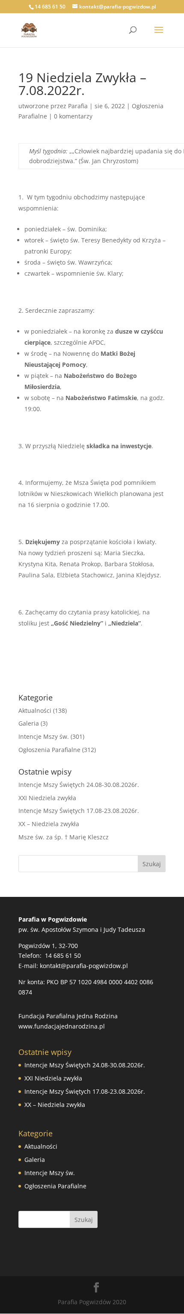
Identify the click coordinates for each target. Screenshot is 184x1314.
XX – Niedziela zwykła (48, 824)
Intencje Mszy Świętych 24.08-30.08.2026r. (78, 785)
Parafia (78, 106)
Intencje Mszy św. (43, 736)
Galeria (28, 723)
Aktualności (34, 710)
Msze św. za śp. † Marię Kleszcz (63, 837)
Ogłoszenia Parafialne (49, 750)
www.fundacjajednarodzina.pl (61, 1026)
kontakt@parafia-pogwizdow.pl (84, 966)
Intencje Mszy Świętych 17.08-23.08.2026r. (78, 811)
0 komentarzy (73, 116)
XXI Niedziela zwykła (47, 798)
